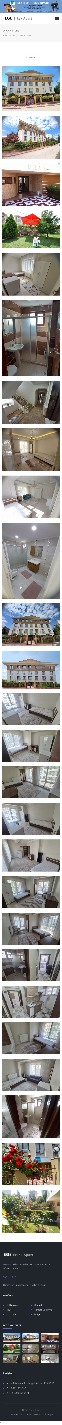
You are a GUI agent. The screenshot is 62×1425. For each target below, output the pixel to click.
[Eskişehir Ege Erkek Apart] (18, 18)
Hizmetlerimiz (41, 1305)
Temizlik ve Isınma (43, 1309)
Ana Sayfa (9, 35)
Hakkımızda (12, 1305)
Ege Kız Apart (9, 1276)
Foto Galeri (11, 1314)
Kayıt (8, 1309)
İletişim (37, 1314)
